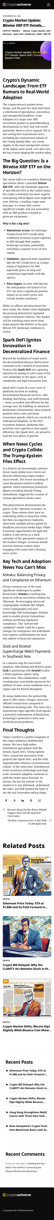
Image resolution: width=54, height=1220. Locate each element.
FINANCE (15, 30)
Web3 (39, 34)
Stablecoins (30, 34)
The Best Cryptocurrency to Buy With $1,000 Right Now (27, 822)
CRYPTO (6, 30)
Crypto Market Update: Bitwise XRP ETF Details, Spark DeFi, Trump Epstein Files (24, 28)
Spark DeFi (18, 34)
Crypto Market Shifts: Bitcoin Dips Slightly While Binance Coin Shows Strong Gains (26, 1030)
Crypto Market (38, 30)
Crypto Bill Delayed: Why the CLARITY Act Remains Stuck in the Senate (26, 968)
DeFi (48, 30)
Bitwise (26, 30)
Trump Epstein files (18, 141)
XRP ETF (47, 34)
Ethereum (7, 34)
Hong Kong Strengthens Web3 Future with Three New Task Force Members (28, 1114)
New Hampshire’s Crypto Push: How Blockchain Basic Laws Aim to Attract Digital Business (29, 1128)
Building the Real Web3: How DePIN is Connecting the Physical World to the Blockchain (25, 1167)
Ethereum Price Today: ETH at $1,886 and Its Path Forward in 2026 (24, 907)
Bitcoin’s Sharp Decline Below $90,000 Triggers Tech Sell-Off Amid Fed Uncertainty (27, 812)
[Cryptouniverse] (17, 5)
